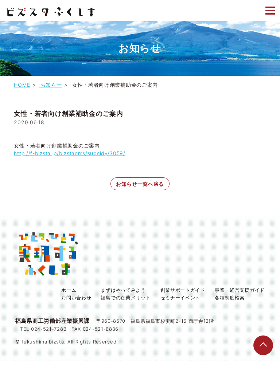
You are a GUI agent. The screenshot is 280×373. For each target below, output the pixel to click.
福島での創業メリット (126, 298)
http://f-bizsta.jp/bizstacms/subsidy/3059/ (69, 153)
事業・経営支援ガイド (240, 290)
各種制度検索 (230, 298)
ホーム (68, 290)
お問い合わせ (76, 298)
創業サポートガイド (182, 290)
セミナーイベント (180, 298)
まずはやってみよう (123, 290)
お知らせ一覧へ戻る (140, 184)
